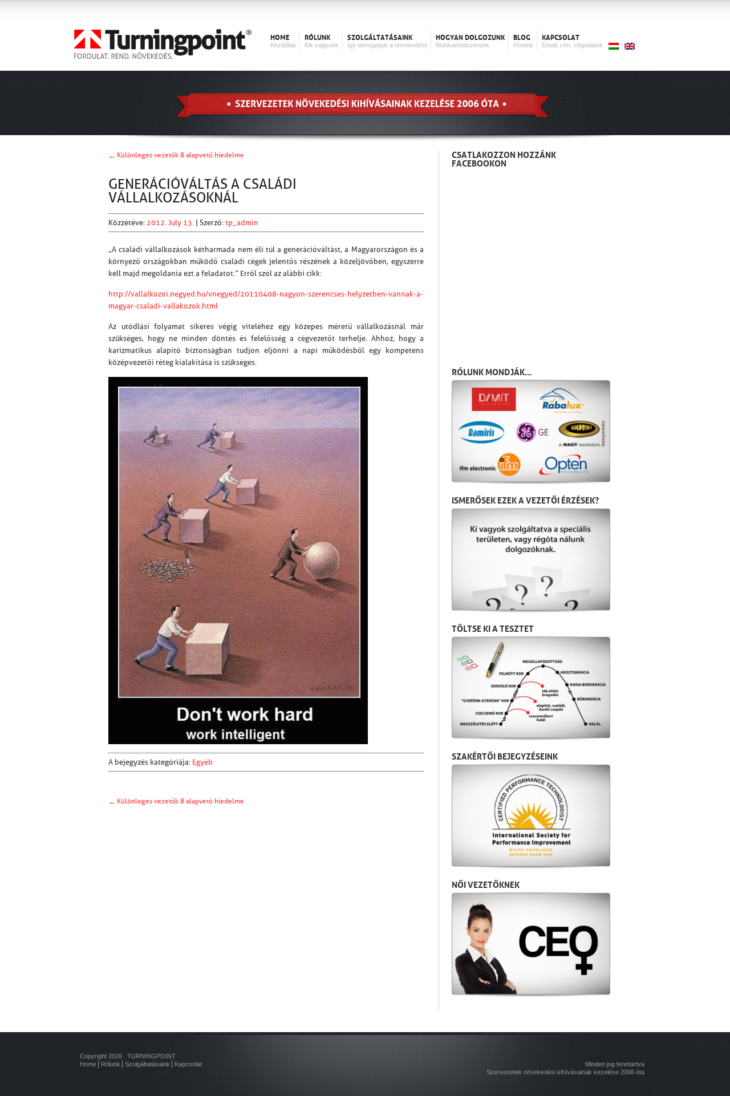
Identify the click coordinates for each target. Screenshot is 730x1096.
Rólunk (110, 1064)
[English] (627, 47)
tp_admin (241, 222)
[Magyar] (611, 47)
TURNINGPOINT (151, 1056)
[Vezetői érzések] (531, 560)
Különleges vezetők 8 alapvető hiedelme (180, 155)
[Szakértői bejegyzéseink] (531, 816)
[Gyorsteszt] (531, 688)
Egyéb (202, 762)
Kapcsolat (188, 1064)
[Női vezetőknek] (531, 944)
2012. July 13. (171, 222)
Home (88, 1064)
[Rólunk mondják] (531, 431)
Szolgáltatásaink (147, 1064)
